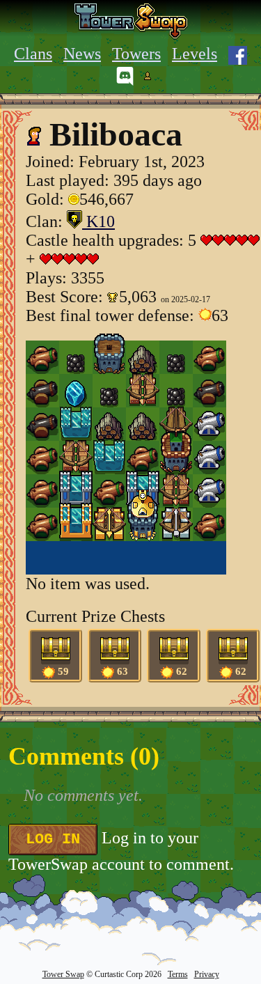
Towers (136, 54)
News (82, 54)
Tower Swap (63, 974)
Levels (194, 54)
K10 (98, 221)
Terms (178, 974)
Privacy (206, 974)
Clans (33, 54)
